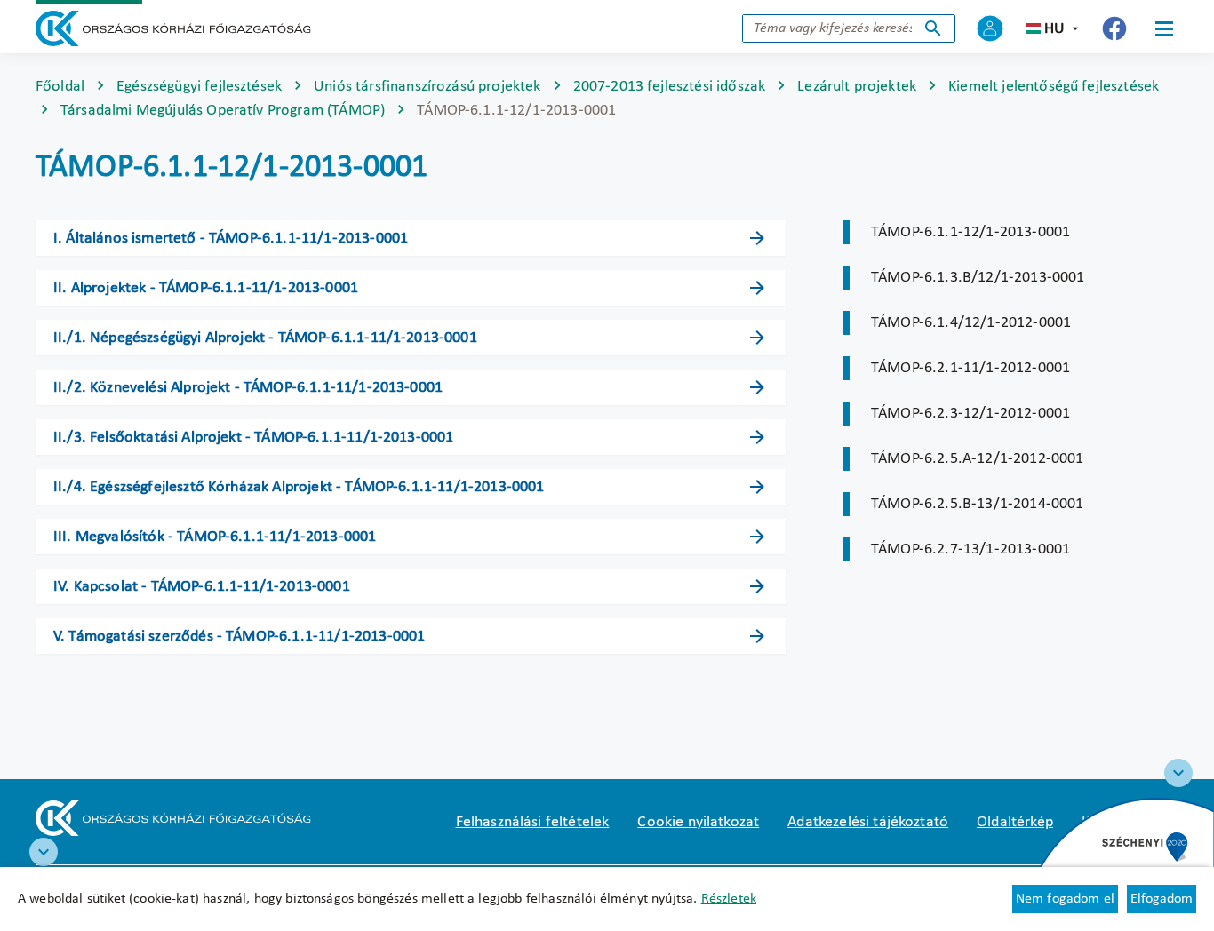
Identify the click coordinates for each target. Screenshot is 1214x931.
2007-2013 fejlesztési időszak (669, 86)
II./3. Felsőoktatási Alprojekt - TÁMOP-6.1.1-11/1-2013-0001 (253, 437)
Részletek (728, 899)
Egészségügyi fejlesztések (199, 86)
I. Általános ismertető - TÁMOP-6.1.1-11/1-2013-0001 (230, 238)
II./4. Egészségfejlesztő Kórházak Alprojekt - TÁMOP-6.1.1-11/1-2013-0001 (299, 487)
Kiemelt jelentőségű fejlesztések (1053, 86)
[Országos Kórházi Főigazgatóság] (173, 28)
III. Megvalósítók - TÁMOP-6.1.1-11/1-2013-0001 (214, 537)
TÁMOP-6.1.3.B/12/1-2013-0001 (977, 277)
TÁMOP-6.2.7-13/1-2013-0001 (970, 549)
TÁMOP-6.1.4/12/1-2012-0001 (971, 322)
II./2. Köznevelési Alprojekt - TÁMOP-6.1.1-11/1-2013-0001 (248, 387)
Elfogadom (1161, 899)
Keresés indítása (933, 28)
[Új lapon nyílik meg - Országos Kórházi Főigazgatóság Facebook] (1114, 28)
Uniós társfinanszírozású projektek (427, 86)
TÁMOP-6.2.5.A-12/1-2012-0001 (977, 458)
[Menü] (1164, 28)
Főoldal (60, 86)
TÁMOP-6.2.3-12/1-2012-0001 (970, 413)
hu (1054, 28)
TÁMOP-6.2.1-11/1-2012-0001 (970, 368)
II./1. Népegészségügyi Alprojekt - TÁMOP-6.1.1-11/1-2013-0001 (265, 338)
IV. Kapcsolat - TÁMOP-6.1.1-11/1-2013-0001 (201, 586)
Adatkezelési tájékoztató (867, 822)
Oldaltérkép (1015, 822)
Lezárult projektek (856, 86)
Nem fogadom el (1065, 899)
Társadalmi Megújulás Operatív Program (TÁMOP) (222, 110)
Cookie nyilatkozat (698, 822)
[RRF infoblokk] (43, 852)
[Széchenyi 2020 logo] (1178, 773)
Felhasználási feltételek (533, 822)
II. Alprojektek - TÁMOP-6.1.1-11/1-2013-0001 (205, 288)
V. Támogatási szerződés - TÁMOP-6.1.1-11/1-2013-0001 (239, 636)
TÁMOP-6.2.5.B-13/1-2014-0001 (977, 504)
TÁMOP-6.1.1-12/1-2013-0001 (970, 232)
